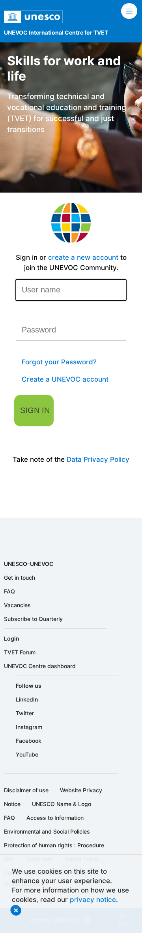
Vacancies (17, 605)
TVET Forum (20, 652)
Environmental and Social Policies (47, 831)
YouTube (27, 754)
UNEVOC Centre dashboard (40, 666)
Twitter (25, 713)
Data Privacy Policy (98, 459)
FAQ (9, 591)
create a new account (83, 257)
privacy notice (93, 899)
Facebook (28, 740)
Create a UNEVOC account (65, 379)
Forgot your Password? (59, 362)
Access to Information (55, 817)
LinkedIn (27, 699)
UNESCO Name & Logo (61, 804)
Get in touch (19, 577)
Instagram (29, 727)
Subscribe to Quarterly (33, 618)
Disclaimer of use (26, 790)
